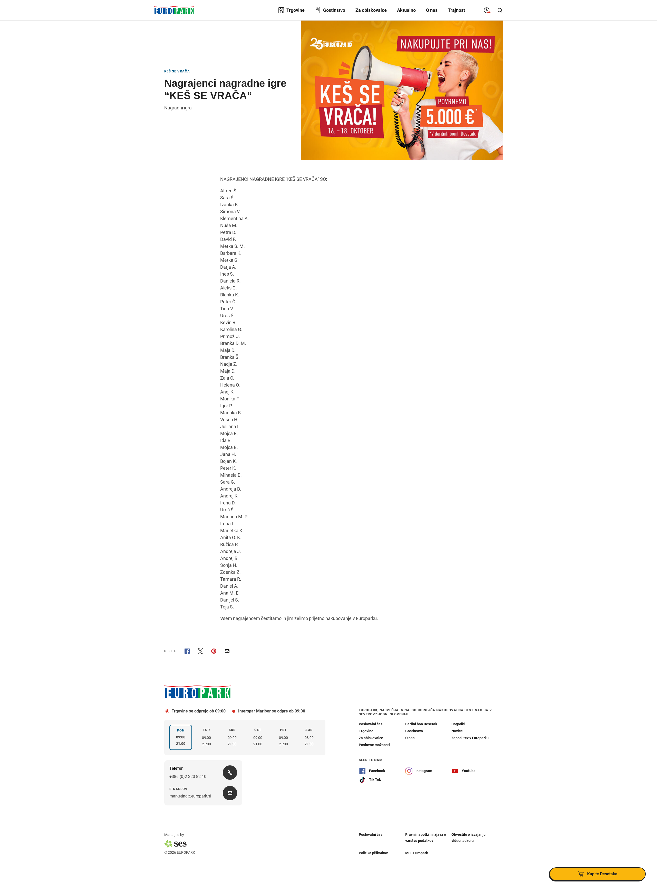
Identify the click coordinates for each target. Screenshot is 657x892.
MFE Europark (416, 853)
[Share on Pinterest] (213, 651)
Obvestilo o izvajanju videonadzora (468, 837)
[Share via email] (227, 651)
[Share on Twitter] (200, 651)
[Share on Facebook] (187, 651)
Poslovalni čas (370, 834)
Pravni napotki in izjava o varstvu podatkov (425, 837)
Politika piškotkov (373, 853)
